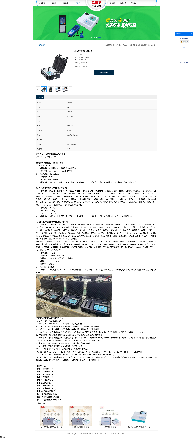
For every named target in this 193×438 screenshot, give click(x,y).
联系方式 (123, 3)
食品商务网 (121, 434)
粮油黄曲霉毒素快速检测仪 (80, 427)
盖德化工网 (113, 434)
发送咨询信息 (104, 73)
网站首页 (118, 45)
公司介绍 (53, 3)
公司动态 (65, 3)
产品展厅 (77, 3)
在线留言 (134, 3)
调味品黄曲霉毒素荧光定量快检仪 (51, 427)
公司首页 (42, 3)
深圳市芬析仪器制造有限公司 (90, 434)
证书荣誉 (113, 3)
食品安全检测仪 (135, 45)
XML (101, 434)
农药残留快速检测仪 (110, 427)
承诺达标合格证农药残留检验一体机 (139, 427)
